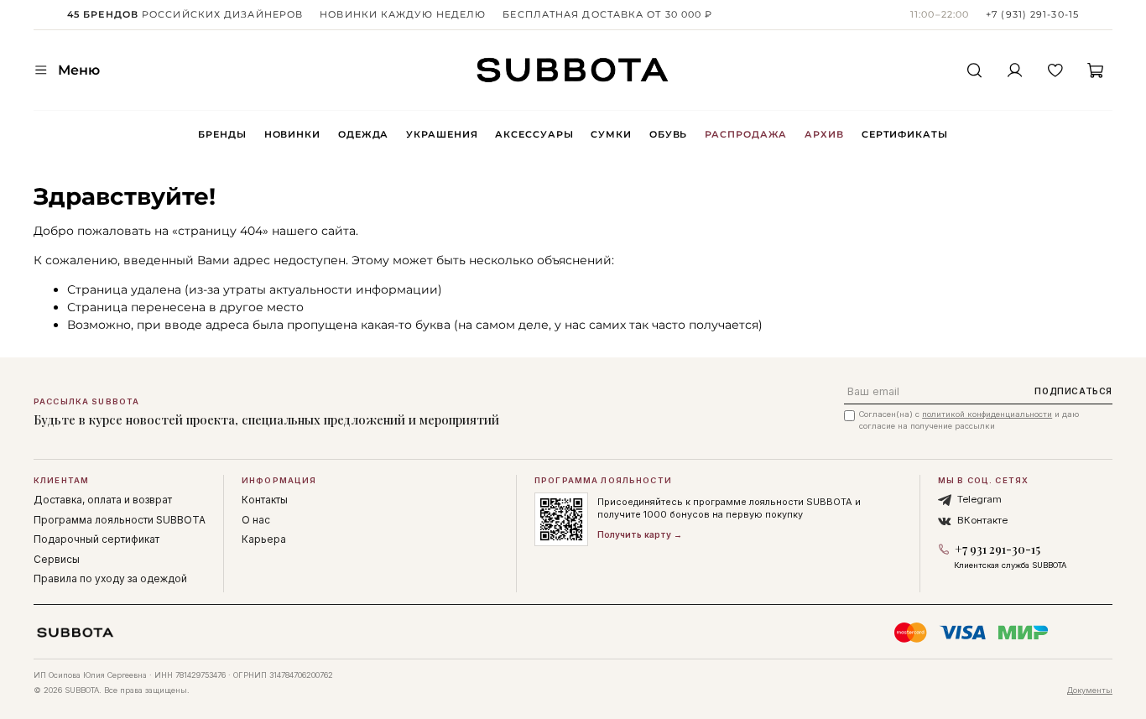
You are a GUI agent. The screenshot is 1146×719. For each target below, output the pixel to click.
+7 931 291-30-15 (997, 549)
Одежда (363, 134)
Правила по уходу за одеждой (110, 578)
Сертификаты (905, 134)
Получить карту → (639, 534)
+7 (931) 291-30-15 (1032, 14)
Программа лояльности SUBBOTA (120, 519)
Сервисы (57, 559)
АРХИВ (824, 134)
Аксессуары (534, 134)
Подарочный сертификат (96, 539)
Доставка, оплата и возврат (103, 499)
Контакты (265, 499)
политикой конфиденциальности (987, 414)
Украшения (441, 134)
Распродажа (746, 134)
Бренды (222, 134)
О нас (256, 519)
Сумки (611, 134)
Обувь (668, 134)
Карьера (264, 539)
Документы (1089, 690)
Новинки (292, 134)
